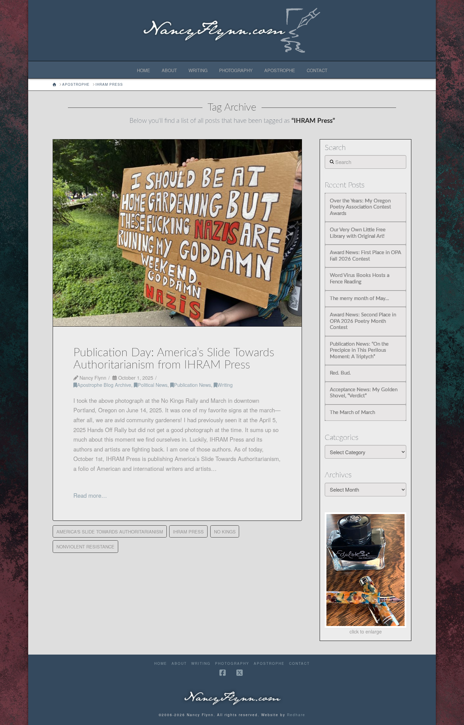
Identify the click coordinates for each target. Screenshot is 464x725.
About (179, 663)
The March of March (352, 412)
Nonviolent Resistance (85, 546)
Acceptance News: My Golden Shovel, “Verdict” (363, 393)
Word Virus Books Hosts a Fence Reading (359, 278)
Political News (152, 384)
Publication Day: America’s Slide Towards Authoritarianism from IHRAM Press (173, 358)
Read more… (90, 495)
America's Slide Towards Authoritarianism (109, 531)
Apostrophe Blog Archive (104, 384)
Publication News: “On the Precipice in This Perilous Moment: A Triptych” (359, 350)
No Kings (225, 531)
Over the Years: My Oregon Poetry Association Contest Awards (360, 207)
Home (160, 663)
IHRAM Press (188, 531)
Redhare (296, 714)
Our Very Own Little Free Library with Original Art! (358, 233)
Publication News (192, 384)
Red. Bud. (340, 373)
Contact (299, 663)
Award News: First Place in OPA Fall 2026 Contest (365, 256)
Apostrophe (269, 663)
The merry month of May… (359, 298)
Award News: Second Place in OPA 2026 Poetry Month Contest (363, 321)
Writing (225, 384)
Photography (232, 663)
